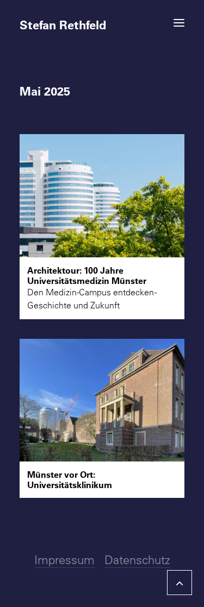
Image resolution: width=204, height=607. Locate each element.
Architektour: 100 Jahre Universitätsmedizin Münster (86, 275)
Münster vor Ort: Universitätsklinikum (69, 479)
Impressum (64, 559)
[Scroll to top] (179, 581)
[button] (179, 23)
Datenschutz (137, 559)
